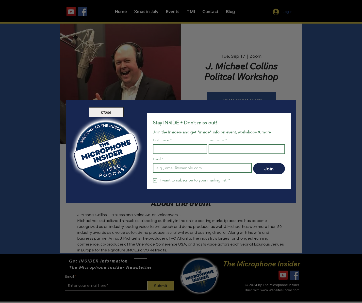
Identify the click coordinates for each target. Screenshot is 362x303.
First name (162, 140)
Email (158, 159)
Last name (218, 140)
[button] (106, 112)
